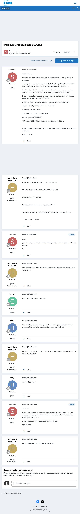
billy (12, 321)
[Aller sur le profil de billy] (12, 328)
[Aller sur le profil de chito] (12, 301)
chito (12, 294)
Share (57, 52)
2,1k (13, 339)
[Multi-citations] (23, 140)
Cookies (44, 506)
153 (13, 88)
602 (13, 198)
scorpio (15, 51)
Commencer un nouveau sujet (41, 61)
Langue (36, 506)
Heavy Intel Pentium (12, 179)
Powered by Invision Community (40, 511)
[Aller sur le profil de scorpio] (6, 52)
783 (13, 312)
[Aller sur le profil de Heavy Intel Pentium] (12, 187)
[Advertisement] (26, 26)
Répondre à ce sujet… (22, 483)
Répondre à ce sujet (66, 61)
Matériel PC (26, 53)
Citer (28, 141)
